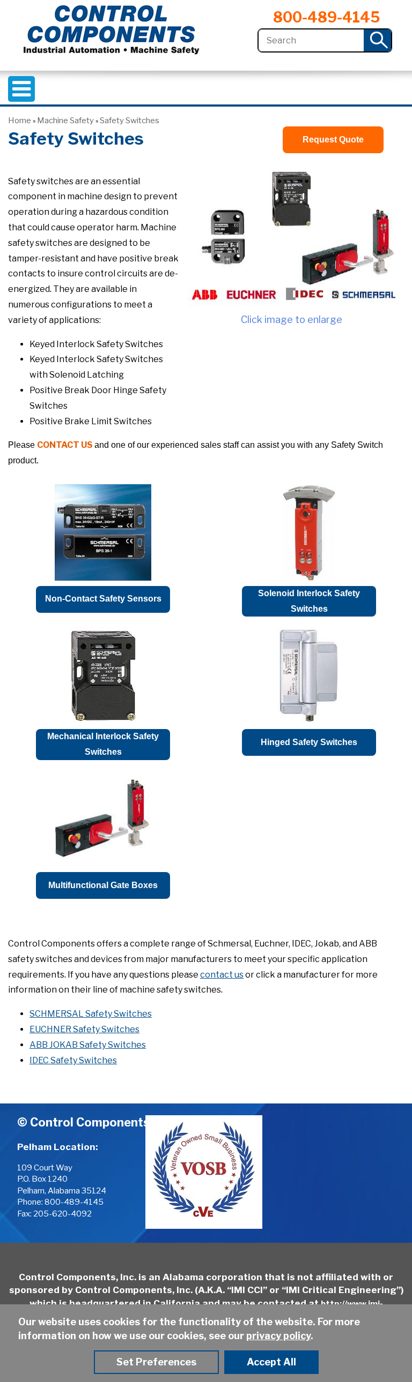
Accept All (271, 1362)
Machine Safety (65, 120)
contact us (222, 975)
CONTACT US (65, 445)
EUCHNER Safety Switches (84, 1029)
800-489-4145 (326, 17)
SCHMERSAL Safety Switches (91, 1014)
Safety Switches (129, 120)
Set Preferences (156, 1362)
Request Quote (333, 139)
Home (19, 120)
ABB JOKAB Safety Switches (88, 1045)
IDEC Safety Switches (73, 1060)
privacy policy (278, 1335)
